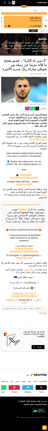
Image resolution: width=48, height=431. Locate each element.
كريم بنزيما (42, 313)
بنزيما (44, 195)
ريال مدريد (28, 269)
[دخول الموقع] (9, 2)
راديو (11, 381)
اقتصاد (23, 381)
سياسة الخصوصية (41, 404)
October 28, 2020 (24, 184)
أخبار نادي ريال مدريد (9, 308)
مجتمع (44, 308)
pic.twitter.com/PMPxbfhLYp (24, 296)
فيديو (19, 308)
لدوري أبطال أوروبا (38, 139)
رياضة (31, 308)
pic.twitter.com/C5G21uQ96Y (24, 178)
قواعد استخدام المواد (33, 401)
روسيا (29, 381)
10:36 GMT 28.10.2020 (38, 74)
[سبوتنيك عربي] (42, 3)
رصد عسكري (4, 381)
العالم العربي (43, 381)
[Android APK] (39, 410)
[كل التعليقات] (44, 427)
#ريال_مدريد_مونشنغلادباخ (24, 293)
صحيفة (23, 209)
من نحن (44, 401)
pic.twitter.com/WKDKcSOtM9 (24, 251)
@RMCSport (26, 175)
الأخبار (37, 308)
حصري (17, 381)
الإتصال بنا (21, 401)
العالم (35, 381)
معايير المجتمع (29, 404)
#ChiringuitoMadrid (24, 249)
